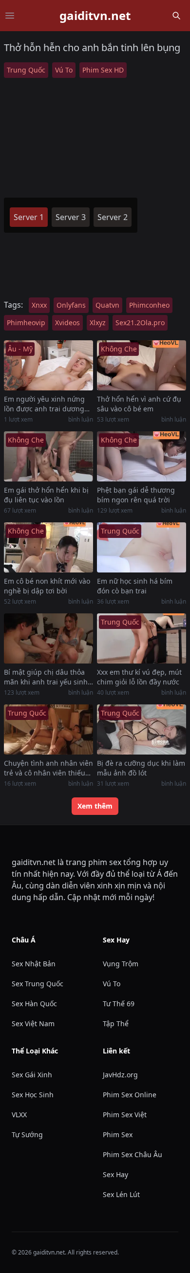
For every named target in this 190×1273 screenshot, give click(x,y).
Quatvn (107, 305)
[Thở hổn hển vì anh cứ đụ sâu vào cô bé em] (141, 365)
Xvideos (67, 322)
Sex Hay (115, 1174)
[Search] (176, 15)
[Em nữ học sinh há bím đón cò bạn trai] (141, 547)
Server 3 (71, 217)
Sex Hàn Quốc (34, 1003)
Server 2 (112, 217)
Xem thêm (95, 806)
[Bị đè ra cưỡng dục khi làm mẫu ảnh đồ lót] (141, 729)
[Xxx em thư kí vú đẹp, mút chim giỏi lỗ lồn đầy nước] (141, 638)
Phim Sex (118, 1134)
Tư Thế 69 (118, 1003)
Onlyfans (71, 305)
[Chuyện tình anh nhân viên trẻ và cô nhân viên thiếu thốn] (48, 729)
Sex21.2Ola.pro (140, 322)
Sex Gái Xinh (32, 1074)
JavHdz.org (120, 1074)
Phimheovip (26, 322)
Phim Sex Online (129, 1094)
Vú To (64, 69)
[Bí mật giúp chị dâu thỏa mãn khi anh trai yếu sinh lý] (48, 638)
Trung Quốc (26, 69)
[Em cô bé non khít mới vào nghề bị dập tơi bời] (48, 547)
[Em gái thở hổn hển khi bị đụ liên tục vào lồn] (48, 456)
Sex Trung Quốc (37, 983)
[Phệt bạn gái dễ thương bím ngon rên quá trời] (141, 456)
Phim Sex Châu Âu (132, 1154)
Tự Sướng (27, 1134)
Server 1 (29, 217)
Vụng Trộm (120, 963)
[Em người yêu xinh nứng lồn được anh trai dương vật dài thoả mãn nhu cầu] (48, 365)
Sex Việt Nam (33, 1023)
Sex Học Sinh (33, 1094)
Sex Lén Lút (121, 1194)
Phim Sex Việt (125, 1114)
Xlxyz (98, 322)
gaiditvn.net (95, 15)
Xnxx (39, 305)
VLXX (19, 1114)
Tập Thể (116, 1023)
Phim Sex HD (103, 69)
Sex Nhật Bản (34, 963)
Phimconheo (149, 305)
